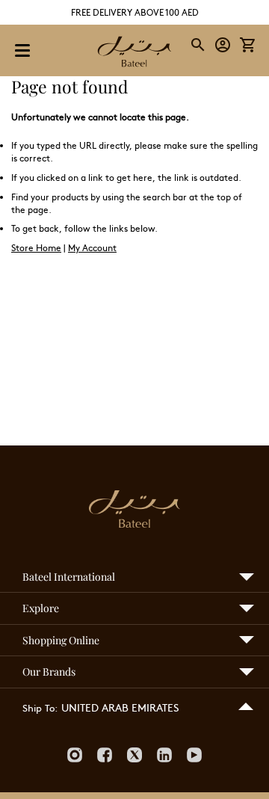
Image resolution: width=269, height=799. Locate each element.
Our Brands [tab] (48, 671)
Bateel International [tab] (68, 577)
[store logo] (134, 53)
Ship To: (40, 708)
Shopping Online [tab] (60, 640)
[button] (223, 45)
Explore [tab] (40, 608)
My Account (92, 247)
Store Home (36, 247)
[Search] (199, 45)
